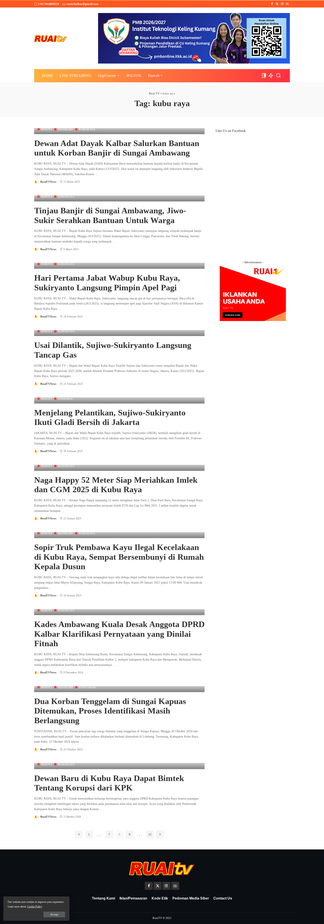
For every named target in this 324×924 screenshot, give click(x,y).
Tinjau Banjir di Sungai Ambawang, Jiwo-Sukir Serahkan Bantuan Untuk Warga (110, 215)
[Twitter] (277, 4)
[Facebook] (272, 4)
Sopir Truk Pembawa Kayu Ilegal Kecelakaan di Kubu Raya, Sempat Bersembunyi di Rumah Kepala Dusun (119, 557)
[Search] (278, 75)
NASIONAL (65, 398)
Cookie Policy (34, 906)
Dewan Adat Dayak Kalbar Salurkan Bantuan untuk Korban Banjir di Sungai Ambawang (116, 148)
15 (149, 834)
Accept (54, 914)
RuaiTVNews (48, 181)
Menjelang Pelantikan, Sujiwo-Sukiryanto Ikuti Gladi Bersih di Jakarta (110, 417)
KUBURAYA (87, 129)
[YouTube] (287, 4)
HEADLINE (65, 129)
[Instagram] (282, 4)
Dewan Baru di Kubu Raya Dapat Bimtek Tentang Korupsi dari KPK (109, 783)
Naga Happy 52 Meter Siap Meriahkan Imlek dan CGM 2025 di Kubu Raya (115, 484)
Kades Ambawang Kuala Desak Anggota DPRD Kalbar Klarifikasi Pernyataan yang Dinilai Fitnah (119, 634)
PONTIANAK (87, 687)
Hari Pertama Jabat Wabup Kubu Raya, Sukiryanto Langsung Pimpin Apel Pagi (107, 282)
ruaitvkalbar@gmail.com (82, 4)
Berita (46, 129)
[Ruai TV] (50, 38)
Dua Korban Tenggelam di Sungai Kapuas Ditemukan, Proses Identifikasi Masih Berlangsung (110, 711)
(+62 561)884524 (48, 4)
